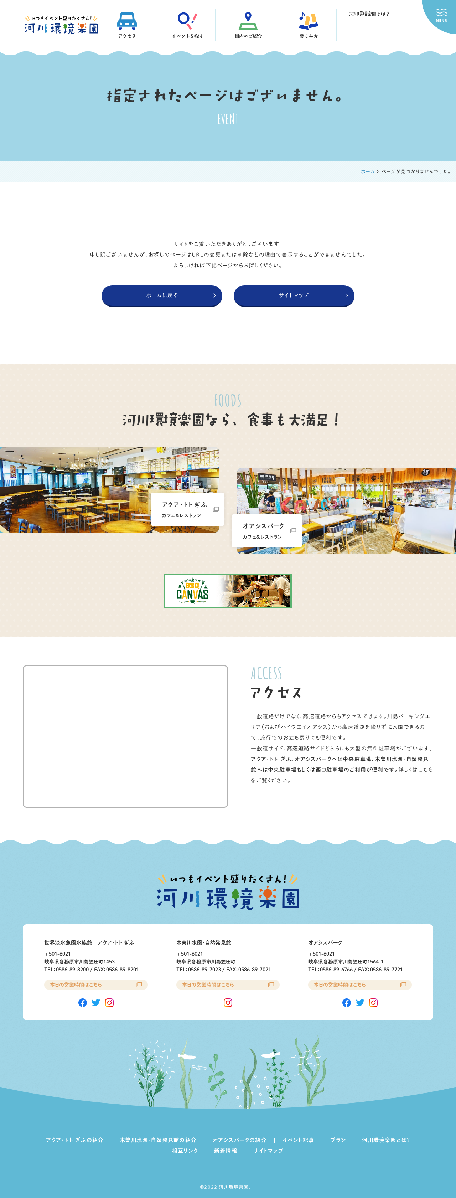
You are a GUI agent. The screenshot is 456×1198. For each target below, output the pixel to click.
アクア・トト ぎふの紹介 (75, 1140)
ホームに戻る (162, 295)
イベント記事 (298, 1140)
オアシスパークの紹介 (240, 1140)
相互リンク (185, 1150)
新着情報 (225, 1150)
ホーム (368, 171)
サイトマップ (294, 295)
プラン (338, 1140)
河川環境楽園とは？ (369, 13)
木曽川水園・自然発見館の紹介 (158, 1140)
